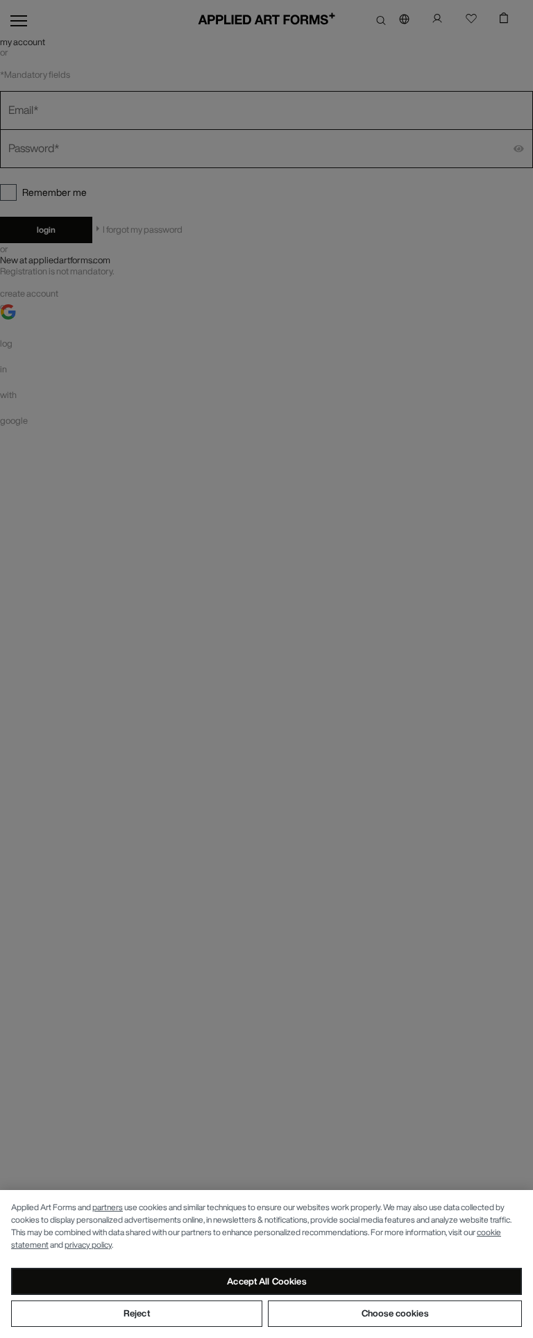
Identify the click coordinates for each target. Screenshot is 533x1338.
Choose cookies (395, 1313)
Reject (137, 1313)
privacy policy (88, 1244)
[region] (266, 1264)
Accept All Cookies (266, 1281)
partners (107, 1207)
